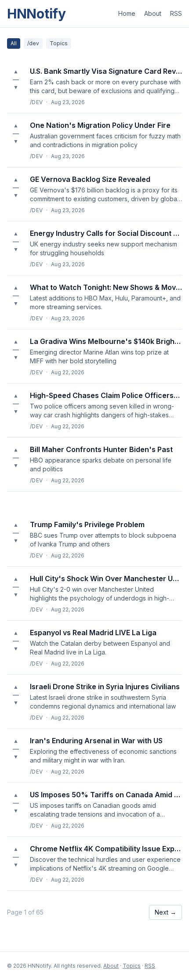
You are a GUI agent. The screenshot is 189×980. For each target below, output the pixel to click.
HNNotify (36, 13)
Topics (59, 43)
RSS (176, 13)
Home (126, 13)
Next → (165, 912)
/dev (33, 43)
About (152, 13)
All (14, 43)
